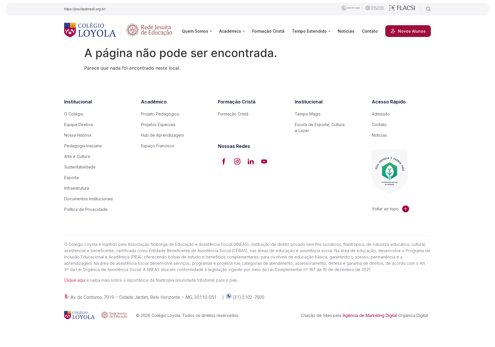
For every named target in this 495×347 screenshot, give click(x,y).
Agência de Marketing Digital (370, 315)
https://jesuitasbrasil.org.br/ (85, 8)
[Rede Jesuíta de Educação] (148, 31)
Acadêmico (230, 31)
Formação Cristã (268, 31)
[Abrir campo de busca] (426, 8)
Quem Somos (195, 31)
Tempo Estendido (309, 31)
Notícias (346, 31)
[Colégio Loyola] (90, 31)
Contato (370, 31)
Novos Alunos (412, 31)
